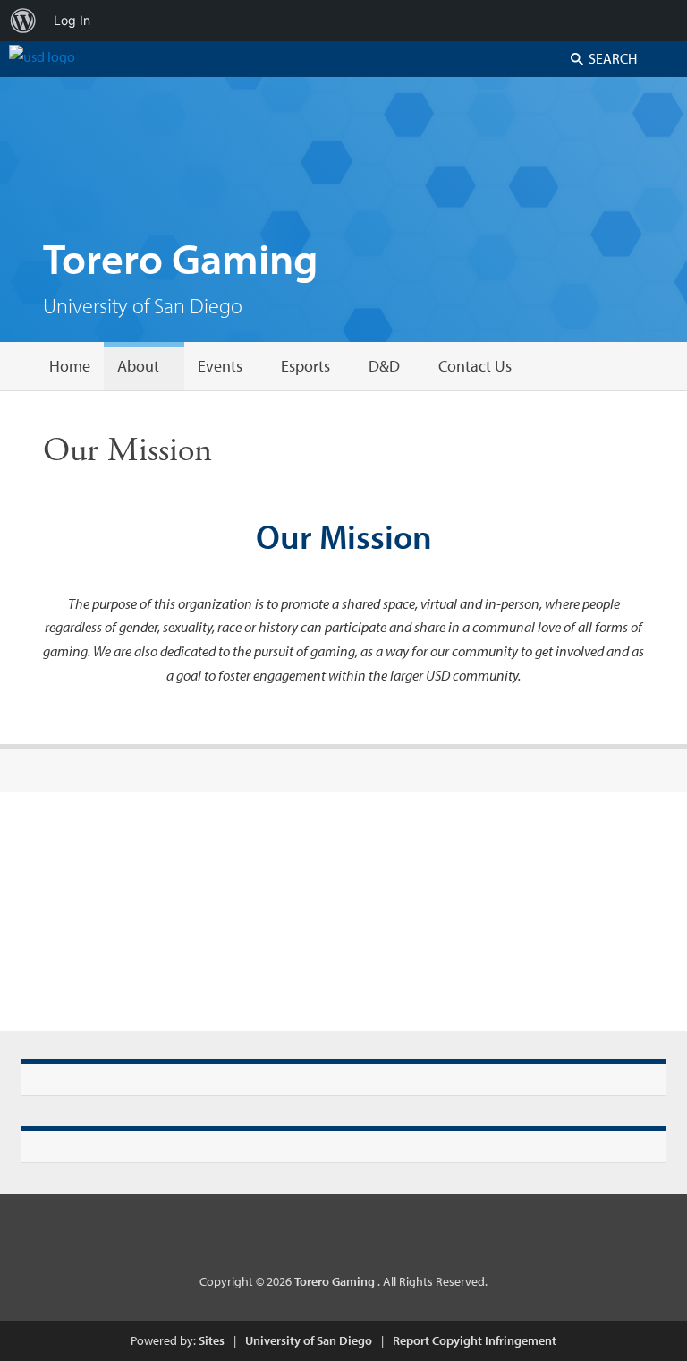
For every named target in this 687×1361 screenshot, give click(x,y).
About (138, 365)
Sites (212, 1340)
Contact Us (475, 365)
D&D (384, 365)
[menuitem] (23, 20)
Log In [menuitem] (72, 20)
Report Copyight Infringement (474, 1340)
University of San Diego (308, 1340)
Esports (305, 365)
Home (69, 365)
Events (220, 365)
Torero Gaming (180, 257)
